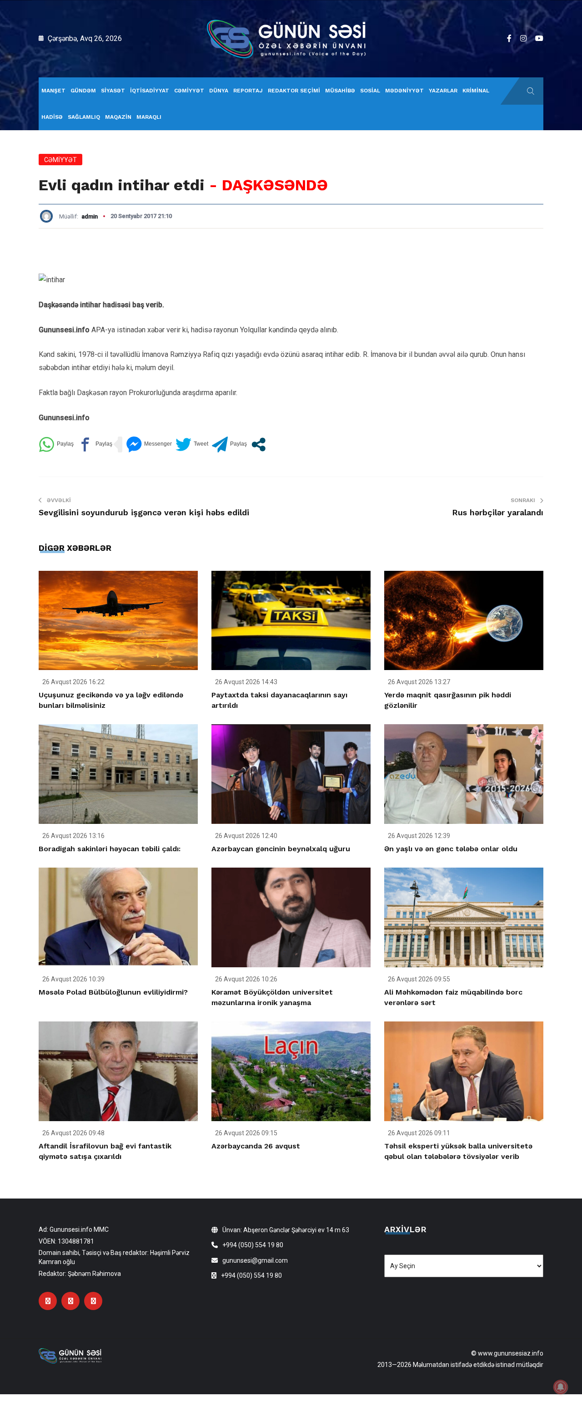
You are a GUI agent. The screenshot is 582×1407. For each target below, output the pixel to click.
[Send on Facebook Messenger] (149, 444)
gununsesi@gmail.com (255, 1260)
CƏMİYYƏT (189, 90)
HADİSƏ (52, 117)
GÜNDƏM (83, 90)
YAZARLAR (443, 90)
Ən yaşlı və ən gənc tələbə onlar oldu (450, 848)
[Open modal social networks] (258, 444)
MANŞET (53, 90)
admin (89, 216)
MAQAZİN (118, 117)
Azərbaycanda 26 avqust (255, 1146)
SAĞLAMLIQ (84, 117)
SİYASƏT (113, 90)
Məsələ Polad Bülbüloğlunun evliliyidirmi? (113, 992)
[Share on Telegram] (229, 444)
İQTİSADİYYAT (149, 90)
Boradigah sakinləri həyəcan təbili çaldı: (110, 848)
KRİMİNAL (475, 90)
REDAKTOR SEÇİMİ (294, 90)
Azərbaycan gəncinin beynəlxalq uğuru (280, 848)
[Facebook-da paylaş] (94, 444)
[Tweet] (192, 444)
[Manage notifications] (560, 1387)
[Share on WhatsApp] (56, 444)
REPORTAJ (248, 90)
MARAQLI (148, 117)
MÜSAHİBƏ (340, 90)
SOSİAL (370, 90)
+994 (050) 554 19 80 (252, 1245)
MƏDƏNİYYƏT (404, 90)
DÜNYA (218, 90)
